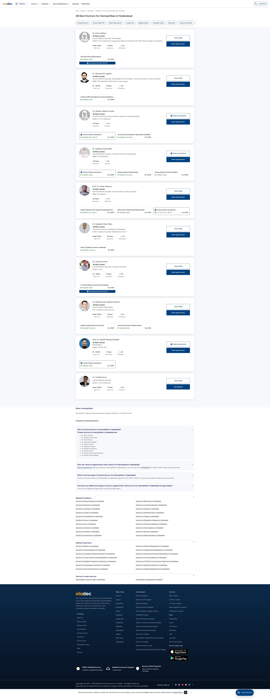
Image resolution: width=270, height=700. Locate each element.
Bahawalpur (120, 630)
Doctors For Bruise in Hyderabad (147, 531)
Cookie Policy (178, 692)
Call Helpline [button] (178, 387)
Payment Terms (82, 633)
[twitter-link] (172, 685)
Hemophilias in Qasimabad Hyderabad (149, 579)
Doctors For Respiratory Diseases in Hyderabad (152, 520)
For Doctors (173, 626)
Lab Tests (172, 638)
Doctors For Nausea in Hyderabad (147, 509)
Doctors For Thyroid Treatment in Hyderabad (151, 557)
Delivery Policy (82, 625)
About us (80, 618)
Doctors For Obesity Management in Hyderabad (152, 546)
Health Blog (173, 619)
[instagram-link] (179, 685)
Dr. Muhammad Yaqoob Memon (106, 302)
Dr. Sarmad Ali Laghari (102, 74)
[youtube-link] (182, 685)
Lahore (118, 600)
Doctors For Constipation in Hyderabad (89, 516)
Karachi (118, 596)
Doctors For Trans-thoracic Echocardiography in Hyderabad (96, 557)
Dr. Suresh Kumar (99, 262)
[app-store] (178, 652)
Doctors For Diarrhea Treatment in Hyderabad (151, 565)
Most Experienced (115, 23)
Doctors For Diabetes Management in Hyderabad (152, 569)
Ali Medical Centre (142, 615)
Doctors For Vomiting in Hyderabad (88, 509)
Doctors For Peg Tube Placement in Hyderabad (92, 569)
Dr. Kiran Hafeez (99, 33)
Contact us (80, 637)
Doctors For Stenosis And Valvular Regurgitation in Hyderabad (157, 554)
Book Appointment (178, 44)
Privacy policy (81, 622)
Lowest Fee (130, 23)
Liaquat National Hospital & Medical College (151, 649)
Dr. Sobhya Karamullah (102, 149)
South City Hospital (142, 634)
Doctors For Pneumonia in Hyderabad (88, 535)
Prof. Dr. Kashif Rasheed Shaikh (105, 340)
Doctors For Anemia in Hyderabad (87, 528)
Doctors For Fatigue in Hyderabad (147, 516)
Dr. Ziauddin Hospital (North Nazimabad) (149, 638)
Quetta (118, 634)
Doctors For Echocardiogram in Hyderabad (90, 550)
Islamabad (119, 603)
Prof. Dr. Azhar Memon (102, 186)
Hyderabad (90, 11)
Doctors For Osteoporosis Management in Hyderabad (154, 550)
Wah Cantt (119, 638)
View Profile (178, 38)
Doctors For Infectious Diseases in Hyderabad (151, 524)
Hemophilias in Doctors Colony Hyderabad (90, 579)
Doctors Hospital (141, 596)
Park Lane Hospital (142, 642)
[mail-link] (186, 685)
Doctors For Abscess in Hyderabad (88, 505)
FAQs (78, 648)
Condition (98, 11)
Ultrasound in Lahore (176, 611)
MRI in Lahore (173, 596)
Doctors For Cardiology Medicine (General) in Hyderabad (95, 554)
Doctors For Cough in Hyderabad (87, 512)
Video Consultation (186, 23)
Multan (118, 611)
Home (77, 11)
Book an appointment (84, 467)
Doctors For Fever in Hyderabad (87, 520)
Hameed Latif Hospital (143, 600)
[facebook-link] (176, 685)
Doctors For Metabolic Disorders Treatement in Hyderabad (96, 561)
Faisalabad (119, 623)
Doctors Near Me (99, 23)
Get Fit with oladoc (175, 642)
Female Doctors (82, 23)
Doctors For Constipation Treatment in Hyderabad (93, 565)
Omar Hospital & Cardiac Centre (147, 611)
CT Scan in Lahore (175, 603)
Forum (171, 623)
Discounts (171, 23)
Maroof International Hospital (146, 630)
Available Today (158, 23)
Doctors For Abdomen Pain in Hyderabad (150, 512)
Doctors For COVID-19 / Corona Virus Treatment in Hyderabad (157, 561)
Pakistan (83, 11)
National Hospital (141, 603)
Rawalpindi (119, 607)
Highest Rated (143, 23)
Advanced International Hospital (147, 626)
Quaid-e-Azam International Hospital (148, 623)
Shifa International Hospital (145, 619)
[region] (142, 23)
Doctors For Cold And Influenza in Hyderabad (151, 505)
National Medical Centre (144, 646)
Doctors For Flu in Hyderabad (86, 524)
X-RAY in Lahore (174, 600)
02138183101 (145, 467)
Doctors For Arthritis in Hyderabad (87, 531)
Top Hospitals (140, 592)
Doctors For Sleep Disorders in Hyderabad (150, 535)
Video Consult (179, 116)
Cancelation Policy (83, 644)
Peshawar (119, 615)
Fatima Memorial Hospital (144, 607)
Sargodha (119, 626)
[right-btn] (194, 23)
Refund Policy (81, 629)
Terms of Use (81, 641)
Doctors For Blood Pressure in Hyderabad (90, 501)
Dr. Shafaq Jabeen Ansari (103, 111)
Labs (170, 634)
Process (79, 652)
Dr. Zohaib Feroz (99, 377)
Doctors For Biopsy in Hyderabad (87, 546)
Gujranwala (120, 619)
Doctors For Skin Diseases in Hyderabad (149, 528)
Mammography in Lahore (177, 607)
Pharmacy (172, 630)
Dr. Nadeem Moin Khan (102, 224)
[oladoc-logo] (7, 4)
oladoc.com (107, 686)
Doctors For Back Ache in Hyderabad (148, 501)
